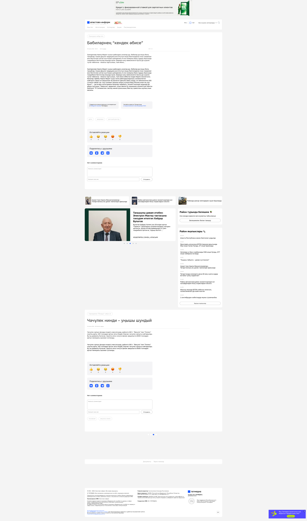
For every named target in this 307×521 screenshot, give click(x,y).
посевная (92, 418)
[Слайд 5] (136, 243)
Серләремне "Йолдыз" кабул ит (100, 314)
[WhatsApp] (108, 153)
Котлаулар (111, 27)
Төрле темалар (159, 461)
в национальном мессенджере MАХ (134, 106)
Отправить (146, 179)
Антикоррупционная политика (95, 510)
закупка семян (105, 418)
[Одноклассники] (96, 153)
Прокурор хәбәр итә (96, 36)
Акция (119, 27)
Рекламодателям (130, 27)
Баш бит (90, 27)
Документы (147, 461)
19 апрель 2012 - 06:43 (92, 48)
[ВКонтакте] (91, 153)
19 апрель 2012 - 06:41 (92, 326)
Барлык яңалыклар (200, 303)
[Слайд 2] (127, 243)
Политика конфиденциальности (96, 514)
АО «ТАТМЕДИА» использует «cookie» (97, 511)
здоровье (100, 119)
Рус (185, 23)
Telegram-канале (96, 106)
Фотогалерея (100, 27)
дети (90, 119)
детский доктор (113, 119)
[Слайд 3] (130, 243)
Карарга (290, 516)
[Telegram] (102, 153)
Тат (193, 23)
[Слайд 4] (133, 243)
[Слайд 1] (124, 243)
